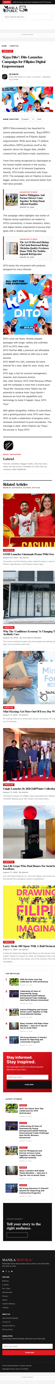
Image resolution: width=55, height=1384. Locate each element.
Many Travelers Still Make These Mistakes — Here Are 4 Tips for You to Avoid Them (34, 1025)
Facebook (25, 119)
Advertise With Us (17, 1235)
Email (39, 119)
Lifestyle (14, 46)
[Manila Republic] (15, 9)
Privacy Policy (7, 1329)
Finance (5, 1296)
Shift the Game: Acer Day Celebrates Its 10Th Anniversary (33, 2)
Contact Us (6, 1322)
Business (23, 1105)
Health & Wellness (8, 1304)
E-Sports (5, 1285)
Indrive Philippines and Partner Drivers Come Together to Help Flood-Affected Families (32, 199)
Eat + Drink (6, 1288)
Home (4, 46)
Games (4, 1300)
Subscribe (29, 1085)
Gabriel (15, 74)
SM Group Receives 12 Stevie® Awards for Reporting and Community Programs (33, 1039)
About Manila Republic (10, 1318)
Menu (4, 25)
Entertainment (7, 1292)
